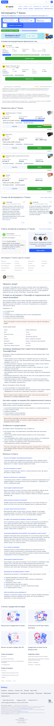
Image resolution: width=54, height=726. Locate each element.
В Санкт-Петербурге (6, 263)
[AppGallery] (50, 720)
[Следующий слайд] (51, 212)
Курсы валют (46, 6)
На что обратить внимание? (12, 547)
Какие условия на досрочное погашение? (15, 500)
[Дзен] (10, 720)
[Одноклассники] (4, 720)
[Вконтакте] (1, 720)
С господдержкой (5, 664)
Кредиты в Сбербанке (33, 662)
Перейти (44, 126)
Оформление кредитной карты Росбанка (38, 656)
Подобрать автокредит (15, 25)
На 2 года (3, 670)
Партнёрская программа (27, 693)
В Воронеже (31, 261)
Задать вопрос (40, 250)
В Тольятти (44, 261)
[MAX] (7, 720)
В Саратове (31, 267)
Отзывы (28, 6)
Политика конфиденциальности (10, 693)
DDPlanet (24, 722)
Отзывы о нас (19, 690)
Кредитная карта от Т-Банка (14, 113)
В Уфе (43, 265)
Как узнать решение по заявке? (12, 468)
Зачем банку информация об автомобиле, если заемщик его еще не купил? (25, 533)
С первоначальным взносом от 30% (9, 675)
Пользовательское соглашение (27, 708)
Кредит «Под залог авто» (13, 66)
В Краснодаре (31, 265)
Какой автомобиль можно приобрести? (15, 592)
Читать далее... (6, 219)
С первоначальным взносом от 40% (9, 672)
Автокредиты (8, 680)
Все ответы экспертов (45, 229)
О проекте (4, 690)
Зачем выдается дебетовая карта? (13, 488)
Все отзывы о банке (46, 197)
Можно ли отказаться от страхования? (15, 477)
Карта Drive (9, 134)
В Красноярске (18, 270)
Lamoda (8, 175)
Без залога (3, 656)
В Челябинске (18, 265)
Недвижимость (5, 696)
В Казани (3, 270)
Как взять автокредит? (8, 237)
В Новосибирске (5, 265)
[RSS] (13, 720)
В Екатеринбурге (5, 267)
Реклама (26, 690)
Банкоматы (37, 6)
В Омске (17, 261)
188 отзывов (12, 47)
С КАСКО (3, 677)
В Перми (30, 263)
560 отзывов (12, 67)
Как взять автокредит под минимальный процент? (18, 458)
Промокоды (39, 693)
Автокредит (9, 45)
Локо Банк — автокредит (34, 664)
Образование (47, 693)
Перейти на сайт (29, 78)
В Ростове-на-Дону (19, 267)
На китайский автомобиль (7, 658)
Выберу (2, 680)
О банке (20, 6)
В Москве (3, 261)
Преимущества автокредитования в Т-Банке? (17, 571)
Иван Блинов (9, 277)
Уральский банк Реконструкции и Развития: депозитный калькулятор (38, 659)
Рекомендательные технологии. (22, 711)
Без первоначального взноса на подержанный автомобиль (12, 662)
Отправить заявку (29, 58)
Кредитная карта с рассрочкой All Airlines (17, 156)
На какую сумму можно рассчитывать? (15, 509)
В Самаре (17, 263)
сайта (35, 690)
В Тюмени (30, 270)
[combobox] (32, 20)
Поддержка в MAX (21, 700)
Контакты (11, 690)
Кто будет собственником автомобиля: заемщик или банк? (20, 519)
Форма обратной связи (8, 700)
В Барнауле (44, 263)
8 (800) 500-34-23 (32, 700)
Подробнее (7, 713)
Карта (31, 690)
